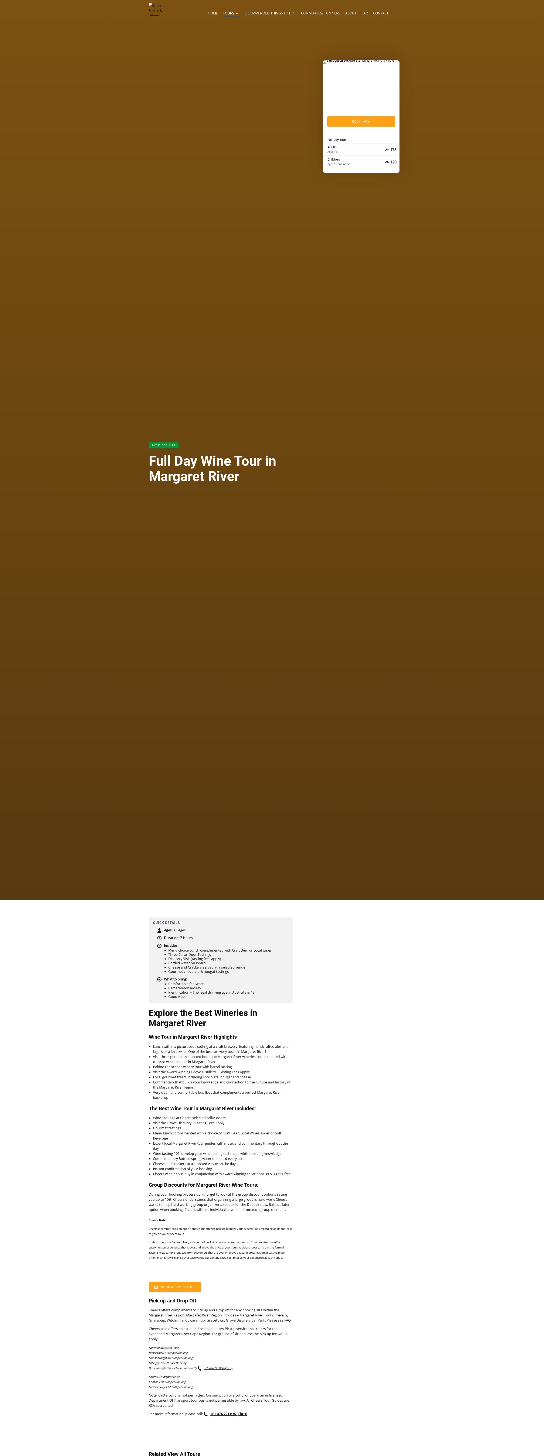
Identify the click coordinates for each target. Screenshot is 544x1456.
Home (213, 13)
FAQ (365, 13)
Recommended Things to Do (269, 13)
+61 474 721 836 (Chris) (218, 1368)
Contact (380, 13)
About (351, 13)
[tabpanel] (361, 85)
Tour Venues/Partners (319, 13)
